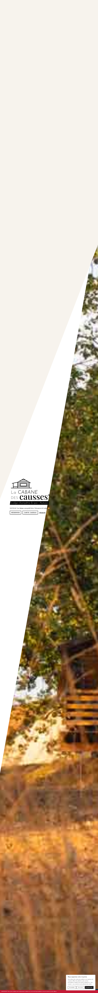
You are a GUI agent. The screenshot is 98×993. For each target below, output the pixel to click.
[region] (80, 982)
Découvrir (42, 512)
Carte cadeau (30, 512)
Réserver (15, 512)
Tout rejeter (80, 987)
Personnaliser (72, 987)
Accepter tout (89, 987)
